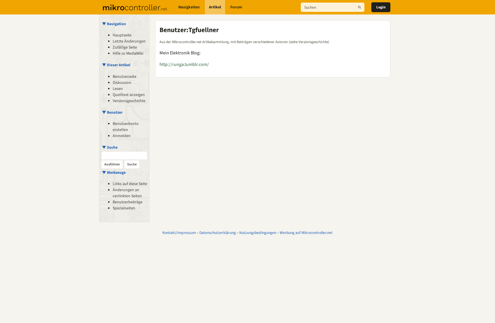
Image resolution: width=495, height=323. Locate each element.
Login (380, 7)
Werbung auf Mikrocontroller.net (306, 232)
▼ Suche (110, 147)
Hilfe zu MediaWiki (128, 53)
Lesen (118, 89)
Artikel (215, 7)
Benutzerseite (124, 77)
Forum (236, 7)
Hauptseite (122, 35)
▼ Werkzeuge (114, 172)
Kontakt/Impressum (179, 232)
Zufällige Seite (125, 47)
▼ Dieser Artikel (116, 65)
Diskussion (122, 83)
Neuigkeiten (189, 7)
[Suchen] (359, 7)
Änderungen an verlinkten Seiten (127, 193)
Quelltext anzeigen (129, 95)
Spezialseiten (124, 208)
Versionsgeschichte (129, 101)
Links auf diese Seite (130, 184)
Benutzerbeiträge (127, 202)
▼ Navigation (114, 24)
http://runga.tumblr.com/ (184, 64)
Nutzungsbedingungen (257, 232)
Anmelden (122, 136)
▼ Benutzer (112, 112)
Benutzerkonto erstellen (126, 127)
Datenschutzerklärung (217, 232)
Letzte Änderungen (129, 41)
